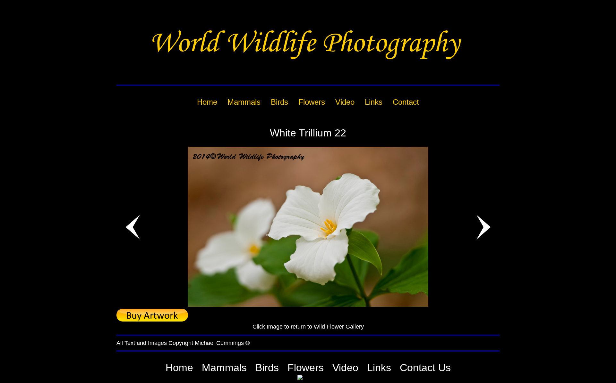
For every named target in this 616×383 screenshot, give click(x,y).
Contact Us (425, 367)
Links (379, 367)
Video (345, 367)
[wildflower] (308, 305)
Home (179, 367)
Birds (267, 367)
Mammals (224, 367)
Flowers (305, 367)
